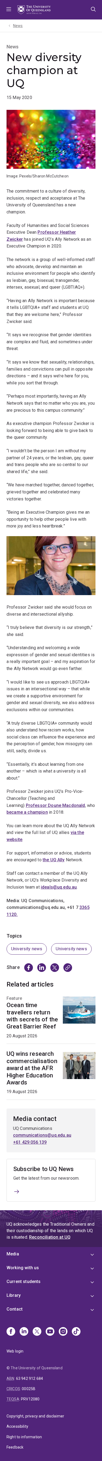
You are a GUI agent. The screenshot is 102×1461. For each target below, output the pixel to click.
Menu (8, 9)
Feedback (15, 1447)
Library (14, 1295)
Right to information (24, 1437)
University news (26, 948)
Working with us (23, 1267)
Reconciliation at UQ (49, 1237)
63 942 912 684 (29, 1378)
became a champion (27, 812)
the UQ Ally (54, 859)
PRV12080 (30, 1399)
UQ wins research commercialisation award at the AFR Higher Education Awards (32, 1068)
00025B (28, 1389)
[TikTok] (76, 1332)
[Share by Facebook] (28, 967)
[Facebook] (11, 1332)
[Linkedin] (24, 1332)
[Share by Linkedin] (41, 967)
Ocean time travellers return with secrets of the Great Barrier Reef (32, 1016)
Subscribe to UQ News (43, 1169)
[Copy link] (67, 967)
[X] (37, 1332)
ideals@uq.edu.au (59, 887)
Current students (24, 1281)
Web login (15, 1351)
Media (13, 1253)
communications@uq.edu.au (42, 1135)
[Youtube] (50, 1332)
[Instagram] (63, 1332)
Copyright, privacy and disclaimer (35, 1416)
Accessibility (17, 1426)
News (18, 26)
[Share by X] (54, 967)
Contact (15, 1309)
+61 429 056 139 (30, 1142)
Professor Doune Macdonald (55, 805)
